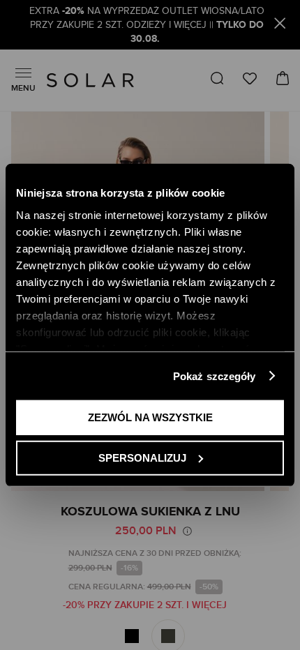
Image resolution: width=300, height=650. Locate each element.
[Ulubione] (250, 78)
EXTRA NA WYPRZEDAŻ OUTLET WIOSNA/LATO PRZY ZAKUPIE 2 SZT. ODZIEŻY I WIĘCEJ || (146, 25)
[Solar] (90, 80)
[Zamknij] (280, 25)
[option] (132, 636)
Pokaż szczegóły (214, 375)
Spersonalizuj (142, 457)
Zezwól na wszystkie (150, 417)
